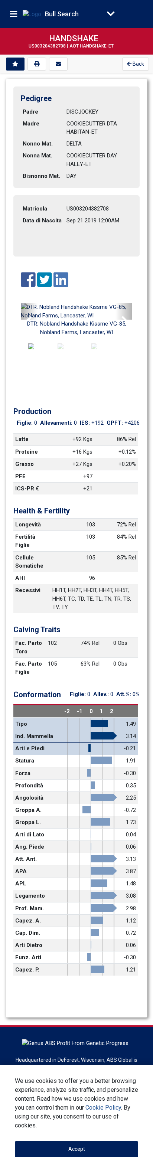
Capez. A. (28, 920)
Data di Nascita (42, 220)
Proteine (26, 451)
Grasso (24, 464)
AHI (20, 578)
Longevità (28, 524)
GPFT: (115, 422)
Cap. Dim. (27, 933)
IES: (85, 422)
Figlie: (25, 422)
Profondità (29, 785)
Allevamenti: (57, 422)
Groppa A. (28, 810)
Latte (22, 439)
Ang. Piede (29, 846)
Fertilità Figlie (26, 541)
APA (21, 871)
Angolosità (29, 797)
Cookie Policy (103, 1107)
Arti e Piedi (30, 748)
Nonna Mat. (37, 155)
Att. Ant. (26, 859)
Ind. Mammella (34, 736)
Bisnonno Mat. (41, 176)
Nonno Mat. (38, 143)
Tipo (21, 724)
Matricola (35, 208)
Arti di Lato (29, 834)
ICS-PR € (27, 488)
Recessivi (27, 590)
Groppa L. (28, 822)
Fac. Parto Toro (29, 647)
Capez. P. (27, 969)
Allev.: (101, 694)
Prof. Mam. (29, 908)
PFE (20, 476)
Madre (31, 123)
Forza (22, 773)
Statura (24, 760)
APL (20, 883)
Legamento (30, 895)
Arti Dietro (28, 945)
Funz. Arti (28, 957)
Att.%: (124, 694)
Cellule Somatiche (29, 561)
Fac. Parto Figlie (29, 668)
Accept (76, 1149)
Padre (30, 111)
